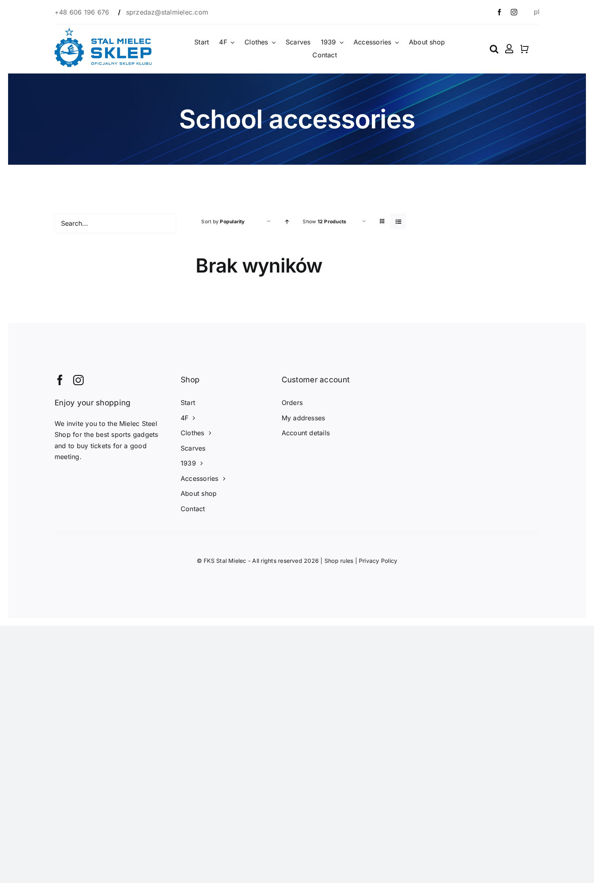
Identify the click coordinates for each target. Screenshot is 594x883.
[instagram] (514, 12)
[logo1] (103, 31)
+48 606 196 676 (83, 12)
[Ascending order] (287, 221)
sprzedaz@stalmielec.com (167, 12)
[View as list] (398, 221)
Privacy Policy (378, 560)
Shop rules (338, 560)
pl (536, 12)
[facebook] (499, 12)
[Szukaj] (494, 49)
